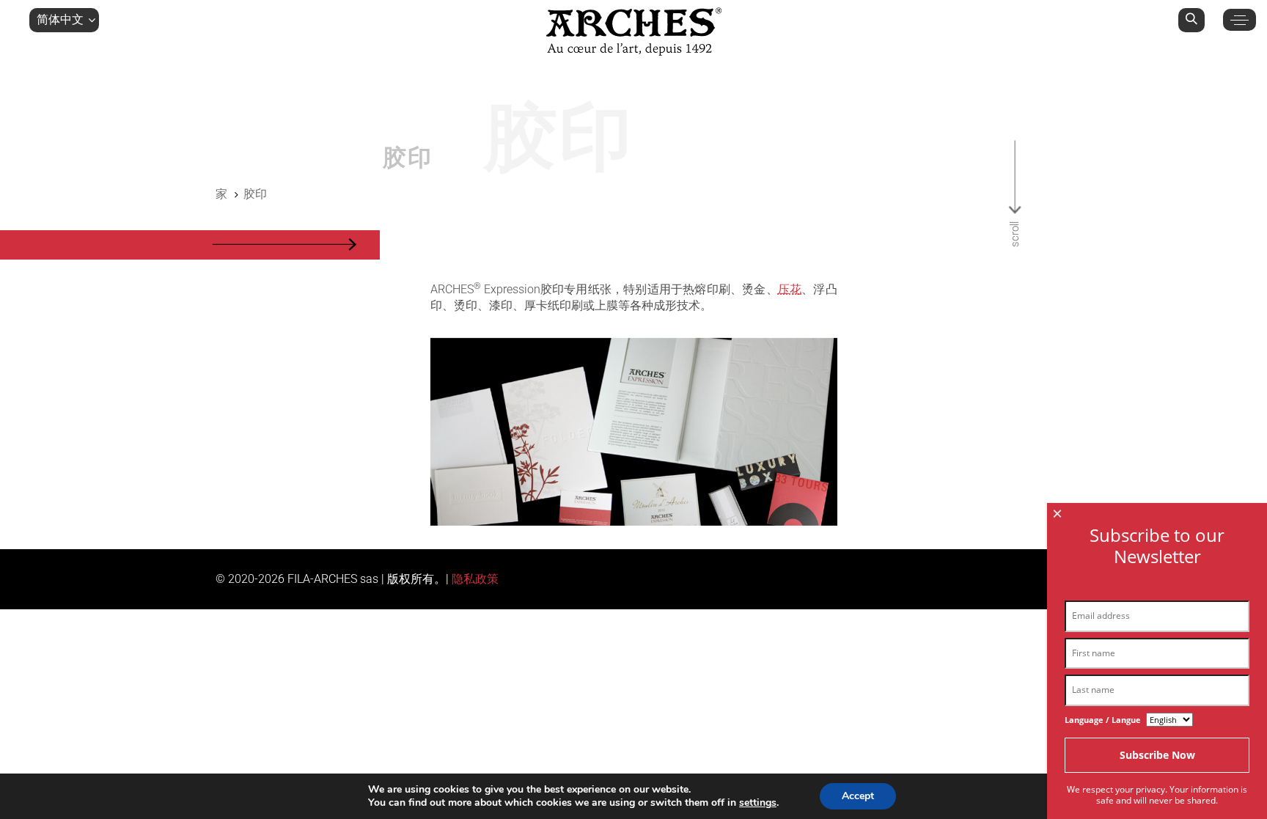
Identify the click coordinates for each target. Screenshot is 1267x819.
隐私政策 (475, 579)
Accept (858, 796)
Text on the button (633, 432)
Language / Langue (1103, 719)
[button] (64, 20)
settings (757, 802)
